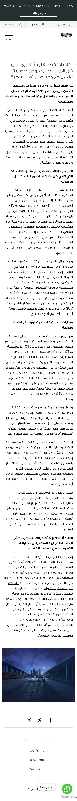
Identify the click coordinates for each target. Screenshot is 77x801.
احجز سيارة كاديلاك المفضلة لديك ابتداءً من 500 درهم (39, 9)
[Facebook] (50, 720)
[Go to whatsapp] (67, 789)
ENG (39, 778)
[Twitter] (39, 720)
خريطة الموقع (38, 768)
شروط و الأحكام (38, 750)
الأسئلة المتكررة (39, 759)
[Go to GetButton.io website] (67, 796)
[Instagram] (29, 720)
